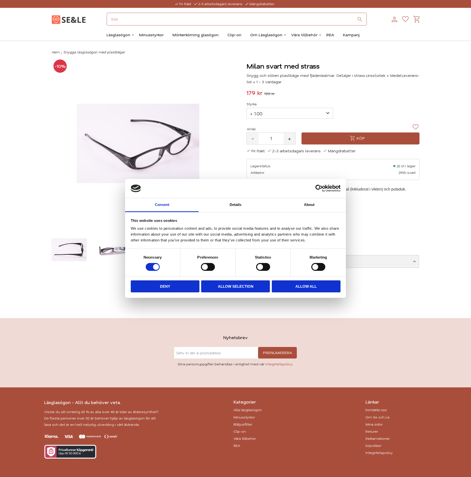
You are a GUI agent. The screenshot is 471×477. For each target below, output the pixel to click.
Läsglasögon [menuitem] (118, 34)
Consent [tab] (162, 205)
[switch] (208, 267)
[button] (405, 19)
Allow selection (235, 286)
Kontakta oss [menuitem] (376, 409)
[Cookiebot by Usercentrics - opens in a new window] (319, 188)
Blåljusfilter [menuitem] (243, 424)
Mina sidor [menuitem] (374, 424)
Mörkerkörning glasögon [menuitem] (195, 34)
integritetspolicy (279, 364)
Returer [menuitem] (372, 431)
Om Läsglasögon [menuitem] (266, 34)
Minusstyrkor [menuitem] (151, 34)
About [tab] (309, 205)
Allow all (306, 286)
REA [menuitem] (330, 34)
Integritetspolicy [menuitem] (379, 452)
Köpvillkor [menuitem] (373, 445)
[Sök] (360, 19)
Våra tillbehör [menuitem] (304, 34)
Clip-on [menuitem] (234, 34)
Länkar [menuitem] (372, 402)
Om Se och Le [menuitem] (378, 417)
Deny (165, 286)
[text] (254, 93)
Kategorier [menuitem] (245, 402)
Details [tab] (235, 205)
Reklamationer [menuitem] (378, 438)
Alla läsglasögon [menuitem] (248, 409)
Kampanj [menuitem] (351, 34)
